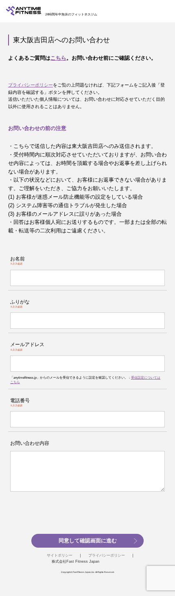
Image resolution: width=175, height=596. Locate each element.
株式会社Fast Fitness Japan (75, 561)
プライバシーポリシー (30, 84)
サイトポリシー (59, 555)
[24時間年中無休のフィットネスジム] (24, 14)
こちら (58, 58)
